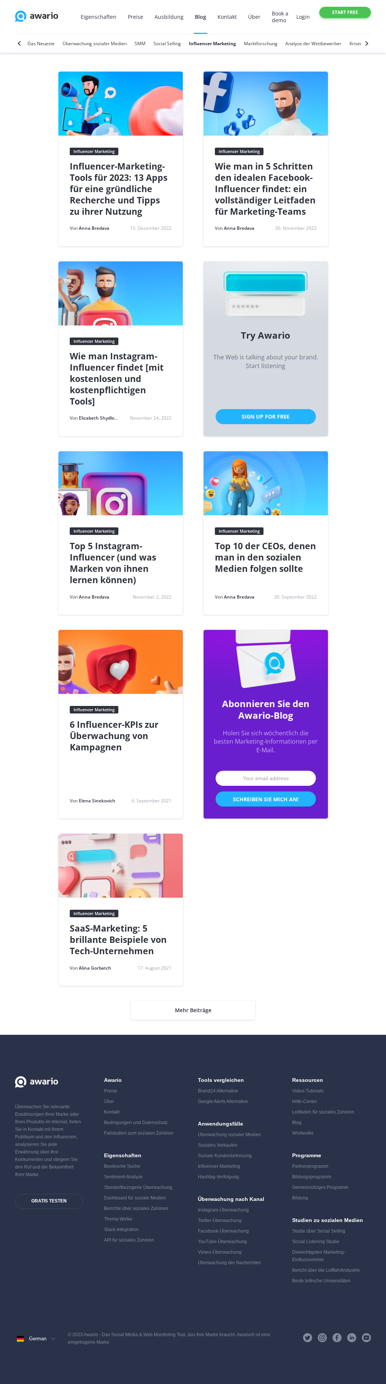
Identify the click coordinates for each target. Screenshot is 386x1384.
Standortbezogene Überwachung (138, 1187)
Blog (200, 16)
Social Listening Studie (315, 1241)
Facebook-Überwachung (223, 1231)
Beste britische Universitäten (321, 1280)
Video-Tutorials (307, 1091)
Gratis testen (49, 1201)
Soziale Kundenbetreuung (225, 1155)
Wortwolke (303, 1133)
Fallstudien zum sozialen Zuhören (138, 1133)
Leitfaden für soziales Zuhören (323, 1112)
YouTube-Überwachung (222, 1241)
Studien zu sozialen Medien (327, 1220)
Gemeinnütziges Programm (320, 1187)
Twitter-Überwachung (220, 1220)
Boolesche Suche (122, 1166)
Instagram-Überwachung (223, 1210)
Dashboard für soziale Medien (135, 1198)
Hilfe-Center (304, 1101)
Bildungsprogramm (311, 1176)
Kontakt (227, 16)
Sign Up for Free (266, 416)
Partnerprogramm (310, 1166)
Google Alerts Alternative (223, 1101)
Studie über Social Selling (318, 1231)
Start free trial (345, 13)
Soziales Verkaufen (217, 1145)
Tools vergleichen (221, 1080)
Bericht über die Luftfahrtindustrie (326, 1270)
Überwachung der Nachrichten (229, 1262)
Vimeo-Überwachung (220, 1252)
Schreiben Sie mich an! (266, 799)
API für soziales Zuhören (129, 1240)
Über (254, 16)
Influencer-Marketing (219, 1166)
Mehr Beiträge (193, 1010)
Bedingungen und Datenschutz (136, 1122)
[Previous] (20, 43)
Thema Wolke (118, 1219)
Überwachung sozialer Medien (229, 1134)
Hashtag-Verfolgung (218, 1176)
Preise (135, 16)
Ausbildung (169, 16)
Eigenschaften (98, 16)
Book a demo (280, 17)
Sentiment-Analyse (123, 1176)
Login (303, 16)
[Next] (366, 43)
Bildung (300, 1198)
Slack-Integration (121, 1229)
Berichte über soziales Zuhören (136, 1208)
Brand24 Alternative (218, 1091)
